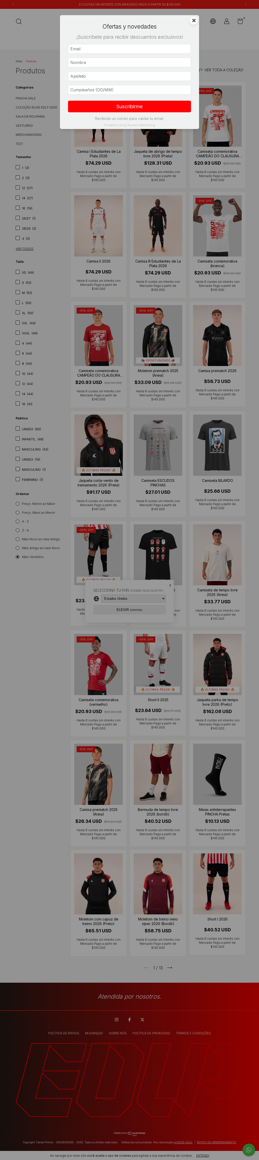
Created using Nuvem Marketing (129, 125)
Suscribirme (129, 106)
